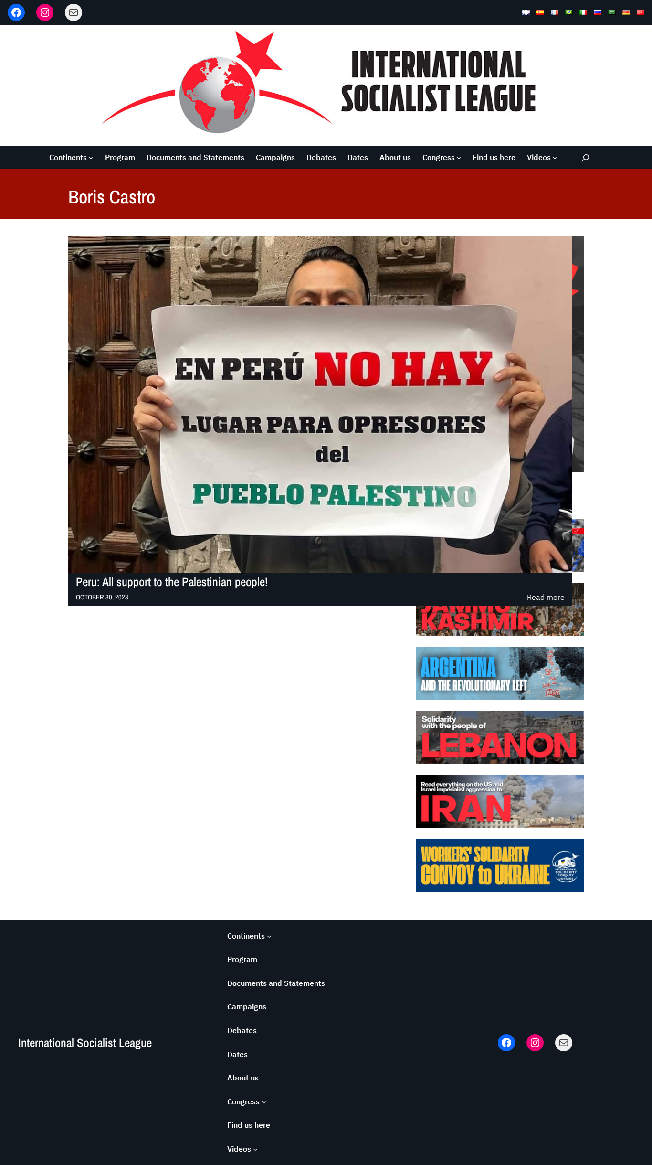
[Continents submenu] (91, 157)
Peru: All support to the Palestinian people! (172, 582)
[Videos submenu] (555, 157)
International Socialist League (85, 1043)
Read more (546, 598)
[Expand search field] (586, 157)
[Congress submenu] (459, 157)
